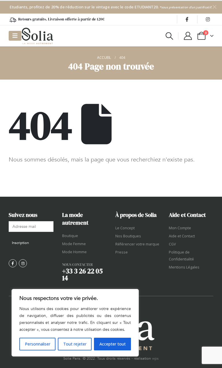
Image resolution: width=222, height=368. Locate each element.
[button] (169, 36)
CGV (172, 244)
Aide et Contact (182, 236)
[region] (75, 322)
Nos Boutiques (128, 236)
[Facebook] (187, 19)
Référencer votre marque (137, 244)
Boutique (70, 235)
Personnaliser (37, 344)
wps (155, 358)
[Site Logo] (37, 36)
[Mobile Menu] (15, 36)
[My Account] (188, 36)
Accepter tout (112, 344)
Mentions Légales (184, 267)
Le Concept (125, 228)
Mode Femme (74, 243)
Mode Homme (74, 251)
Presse (121, 252)
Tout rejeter (74, 344)
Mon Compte (180, 228)
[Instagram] (208, 19)
